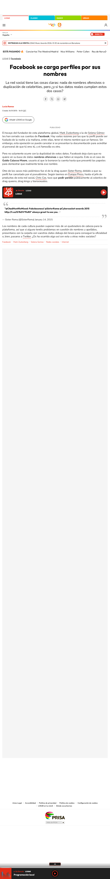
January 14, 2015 (44, 219)
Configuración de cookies (88, 803)
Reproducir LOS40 (104, 192)
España (6, 35)
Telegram (64, 99)
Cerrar (105, 43)
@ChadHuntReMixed (17, 208)
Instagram (38, 767)
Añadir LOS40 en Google (20, 119)
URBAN (86, 18)
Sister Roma (75, 171)
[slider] (55, 867)
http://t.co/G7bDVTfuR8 (18, 212)
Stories (72, 767)
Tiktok (43, 767)
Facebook (45, 99)
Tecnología (16, 59)
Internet (65, 242)
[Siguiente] (105, 51)
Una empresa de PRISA (55, 815)
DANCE (60, 18)
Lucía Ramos (8, 106)
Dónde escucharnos (64, 806)
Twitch (66, 767)
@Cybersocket (67, 208)
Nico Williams (67, 51)
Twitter (51, 99)
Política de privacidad (47, 803)
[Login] (106, 25)
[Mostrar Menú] (4, 25)
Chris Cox (41, 177)
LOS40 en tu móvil (45, 806)
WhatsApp (58, 99)
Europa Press (76, 174)
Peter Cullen (83, 51)
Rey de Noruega (100, 51)
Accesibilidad (30, 803)
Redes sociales (52, 242)
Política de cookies (66, 803)
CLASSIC (34, 18)
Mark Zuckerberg (69, 133)
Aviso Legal (17, 803)
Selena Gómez (96, 133)
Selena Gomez (37, 242)
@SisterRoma (52, 208)
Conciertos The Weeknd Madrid (42, 51)
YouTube (49, 767)
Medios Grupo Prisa (55, 822)
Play (55, 874)
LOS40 (7, 18)
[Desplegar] (55, 864)
